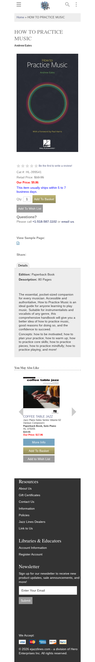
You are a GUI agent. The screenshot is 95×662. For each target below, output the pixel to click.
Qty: (19, 199)
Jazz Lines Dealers (32, 521)
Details (23, 265)
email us (67, 221)
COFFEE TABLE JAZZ (38, 416)
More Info (39, 442)
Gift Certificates (29, 495)
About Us (25, 488)
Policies (24, 515)
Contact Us (26, 501)
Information (27, 508)
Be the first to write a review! (55, 165)
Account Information (33, 547)
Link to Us (26, 528)
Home (20, 17)
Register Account (30, 554)
